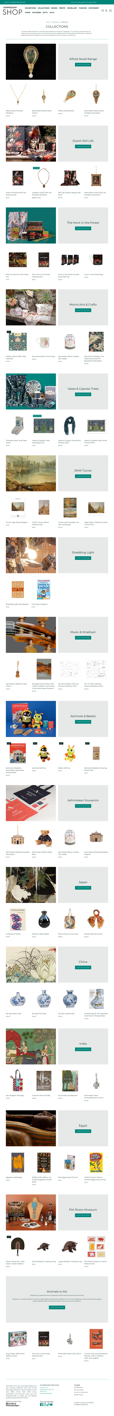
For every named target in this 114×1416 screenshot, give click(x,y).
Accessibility (78, 1387)
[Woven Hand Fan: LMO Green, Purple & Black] (18, 1247)
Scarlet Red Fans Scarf (93, 934)
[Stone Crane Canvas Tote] (70, 919)
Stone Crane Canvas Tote (68, 934)
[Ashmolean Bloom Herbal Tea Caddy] (70, 342)
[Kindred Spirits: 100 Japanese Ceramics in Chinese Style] (96, 999)
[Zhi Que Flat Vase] (44, 999)
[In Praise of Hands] (18, 919)
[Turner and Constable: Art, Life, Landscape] (70, 507)
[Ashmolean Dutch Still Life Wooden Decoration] (96, 178)
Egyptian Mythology (14, 1177)
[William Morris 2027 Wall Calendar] (18, 342)
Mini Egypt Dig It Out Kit (68, 1177)
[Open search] (103, 10)
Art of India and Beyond (67, 1095)
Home (48, 22)
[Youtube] (51, 1405)
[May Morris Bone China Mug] (44, 342)
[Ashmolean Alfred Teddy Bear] (44, 837)
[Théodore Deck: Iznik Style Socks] (18, 426)
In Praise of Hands (13, 934)
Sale (52, 12)
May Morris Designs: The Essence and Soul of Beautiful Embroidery (94, 358)
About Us (43, 1391)
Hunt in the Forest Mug (93, 274)
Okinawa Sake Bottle (40, 934)
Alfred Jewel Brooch (66, 111)
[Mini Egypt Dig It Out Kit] (70, 1162)
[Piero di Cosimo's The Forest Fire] (18, 260)
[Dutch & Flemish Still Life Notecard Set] (18, 178)
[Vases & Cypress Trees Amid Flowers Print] (96, 426)
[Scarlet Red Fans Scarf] (96, 919)
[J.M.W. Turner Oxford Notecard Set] (44, 507)
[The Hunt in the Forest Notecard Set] (44, 260)
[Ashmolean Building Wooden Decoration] (18, 837)
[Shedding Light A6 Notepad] (18, 589)
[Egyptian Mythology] (18, 1162)
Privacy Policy (79, 1390)
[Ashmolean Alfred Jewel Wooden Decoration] (96, 96)
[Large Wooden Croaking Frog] (70, 1247)
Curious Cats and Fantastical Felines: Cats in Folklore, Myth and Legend (95, 1356)
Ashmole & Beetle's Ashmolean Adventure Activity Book (15, 770)
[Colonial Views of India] (44, 1081)
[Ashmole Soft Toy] (44, 753)
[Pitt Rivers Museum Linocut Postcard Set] (96, 1247)
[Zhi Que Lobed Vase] (70, 999)
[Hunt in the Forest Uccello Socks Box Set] (70, 260)
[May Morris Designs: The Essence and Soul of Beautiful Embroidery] (96, 342)
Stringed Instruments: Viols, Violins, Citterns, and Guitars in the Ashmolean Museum (43, 686)
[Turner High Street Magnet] (18, 507)
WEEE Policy (78, 1395)
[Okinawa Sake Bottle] (44, 919)
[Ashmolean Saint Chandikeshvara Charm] (96, 1081)
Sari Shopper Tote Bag (15, 1095)
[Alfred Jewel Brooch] (70, 96)
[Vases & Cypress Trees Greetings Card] (44, 426)
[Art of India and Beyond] (70, 1081)
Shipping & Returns (47, 1389)
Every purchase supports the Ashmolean (83, 2)
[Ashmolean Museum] (12, 10)
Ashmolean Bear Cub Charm (69, 1354)
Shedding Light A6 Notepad (17, 604)
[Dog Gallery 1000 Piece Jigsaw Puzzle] (18, 1339)
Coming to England (39, 604)
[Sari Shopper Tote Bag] (18, 1081)
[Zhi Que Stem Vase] (18, 999)
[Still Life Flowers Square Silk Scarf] (70, 178)
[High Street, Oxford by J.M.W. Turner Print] (96, 507)
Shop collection (83, 64)
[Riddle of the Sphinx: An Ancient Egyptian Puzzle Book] (44, 1162)
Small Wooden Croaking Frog (44, 1261)
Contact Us (44, 1387)
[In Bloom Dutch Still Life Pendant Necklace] (44, 178)
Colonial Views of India (41, 1095)
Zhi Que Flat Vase (39, 1014)
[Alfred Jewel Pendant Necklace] (18, 96)
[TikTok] (48, 1405)
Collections (55, 22)
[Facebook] (41, 1405)
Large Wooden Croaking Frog (70, 1261)
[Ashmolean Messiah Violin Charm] (18, 669)
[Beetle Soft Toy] (70, 753)
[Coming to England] (43, 589)
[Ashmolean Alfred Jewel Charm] (44, 96)
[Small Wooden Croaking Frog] (44, 1247)
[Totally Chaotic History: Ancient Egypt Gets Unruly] (96, 1162)
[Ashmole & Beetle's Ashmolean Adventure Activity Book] (18, 753)
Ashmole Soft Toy (39, 768)
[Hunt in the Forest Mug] (96, 260)
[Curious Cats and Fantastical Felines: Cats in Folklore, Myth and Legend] (96, 1339)
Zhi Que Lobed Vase (66, 1014)
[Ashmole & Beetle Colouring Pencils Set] (96, 753)
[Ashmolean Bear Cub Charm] (70, 1339)
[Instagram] (44, 1405)
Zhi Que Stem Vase (13, 1014)
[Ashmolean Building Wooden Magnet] (96, 837)
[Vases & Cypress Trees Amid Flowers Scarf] (70, 426)
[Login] (106, 10)
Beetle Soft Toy (64, 768)
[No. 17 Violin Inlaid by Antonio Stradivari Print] (96, 669)
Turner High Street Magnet (16, 522)
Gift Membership (46, 1393)
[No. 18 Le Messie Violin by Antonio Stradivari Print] (70, 669)
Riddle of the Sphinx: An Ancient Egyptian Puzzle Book (42, 1179)
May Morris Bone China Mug (43, 356)
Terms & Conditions (81, 1392)
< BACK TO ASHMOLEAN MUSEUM (14, 2)
